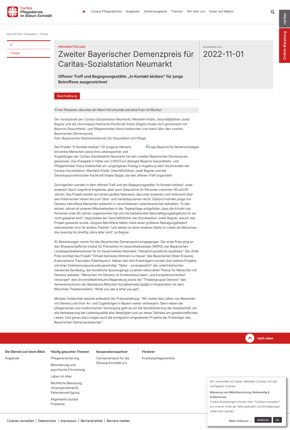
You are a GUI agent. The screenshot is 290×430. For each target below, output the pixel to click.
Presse (44, 34)
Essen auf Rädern (221, 11)
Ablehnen (263, 420)
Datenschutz (47, 421)
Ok (277, 420)
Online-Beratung (285, 45)
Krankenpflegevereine (158, 358)
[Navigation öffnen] (11, 45)
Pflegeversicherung (65, 358)
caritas (285, 18)
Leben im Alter (61, 376)
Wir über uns (196, 11)
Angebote (132, 11)
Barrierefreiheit (92, 421)
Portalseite (85, 11)
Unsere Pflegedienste (106, 11)
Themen (177, 11)
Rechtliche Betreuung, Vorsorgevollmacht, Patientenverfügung (66, 387)
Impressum (68, 421)
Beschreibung (67, 96)
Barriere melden (118, 421)
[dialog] (246, 401)
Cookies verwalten (20, 421)
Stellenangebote (155, 11)
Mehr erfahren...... (241, 420)
